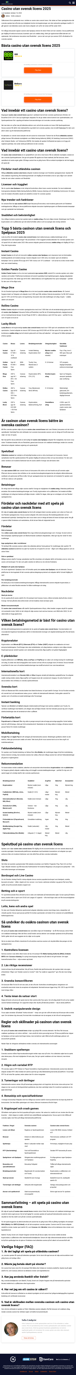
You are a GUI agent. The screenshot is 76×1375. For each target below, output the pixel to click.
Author (36, 1371)
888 (16, 54)
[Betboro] (7, 91)
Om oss (31, 1371)
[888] (7, 62)
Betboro (18, 84)
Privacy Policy (52, 1371)
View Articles (29, 1338)
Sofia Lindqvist (16, 16)
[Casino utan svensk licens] (7, 2)
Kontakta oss (23, 1371)
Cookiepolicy (43, 1371)
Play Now (38, 70)
